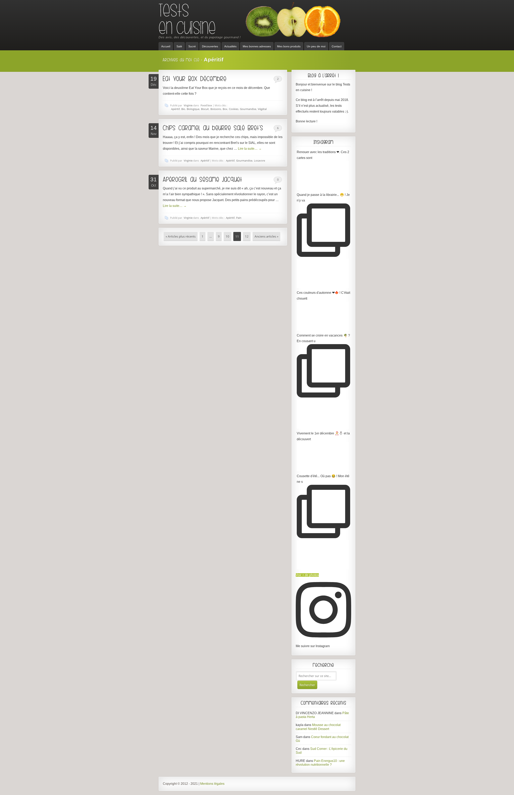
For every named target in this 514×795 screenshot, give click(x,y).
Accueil (165, 46)
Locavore (259, 160)
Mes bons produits (289, 46)
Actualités (230, 46)
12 (247, 236)
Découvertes (210, 46)
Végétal (262, 109)
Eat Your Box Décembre (194, 78)
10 (227, 236)
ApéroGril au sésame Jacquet (202, 179)
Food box (206, 105)
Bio (183, 109)
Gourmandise (248, 109)
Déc (153, 81)
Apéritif (175, 109)
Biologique (193, 109)
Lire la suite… (250, 148)
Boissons (215, 109)
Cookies (233, 109)
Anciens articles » (266, 236)
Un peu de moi (316, 46)
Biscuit (205, 109)
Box (225, 109)
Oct (153, 181)
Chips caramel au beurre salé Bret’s (213, 127)
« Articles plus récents (181, 236)
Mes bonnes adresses (257, 46)
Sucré (192, 46)
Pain (238, 218)
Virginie (188, 105)
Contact (337, 46)
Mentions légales (212, 783)
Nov (153, 130)
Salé (179, 46)
